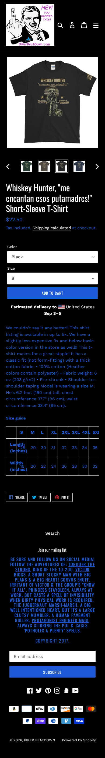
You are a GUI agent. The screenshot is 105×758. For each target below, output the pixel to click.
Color (12, 247)
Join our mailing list (52, 549)
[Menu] (96, 25)
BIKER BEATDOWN (39, 740)
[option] (27, 166)
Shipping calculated (52, 227)
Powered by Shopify (79, 740)
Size (11, 268)
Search (52, 533)
